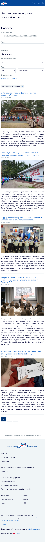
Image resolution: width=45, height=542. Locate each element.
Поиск (3, 42)
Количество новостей (8, 59)
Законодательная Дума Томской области (16, 15)
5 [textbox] (2, 62)
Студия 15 (19, 533)
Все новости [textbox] (23, 71)
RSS (4, 78)
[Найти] (43, 3)
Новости (4, 453)
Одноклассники (7, 499)
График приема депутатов (10, 478)
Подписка (13, 78)
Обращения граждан (8, 481)
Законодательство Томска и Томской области (17, 467)
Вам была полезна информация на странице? (20, 36)
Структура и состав (8, 457)
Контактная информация (10, 485)
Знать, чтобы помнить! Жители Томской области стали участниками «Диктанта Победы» (21, 352)
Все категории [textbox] (7, 54)
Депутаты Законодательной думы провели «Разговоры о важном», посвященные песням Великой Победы (20, 279)
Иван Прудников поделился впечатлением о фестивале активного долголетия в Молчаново (20, 154)
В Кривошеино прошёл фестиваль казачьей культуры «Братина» (19, 94)
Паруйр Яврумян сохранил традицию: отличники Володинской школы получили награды (21, 218)
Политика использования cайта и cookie (16, 489)
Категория (4, 50)
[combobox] (22, 54)
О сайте (3, 525)
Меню (33, 3)
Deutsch (25, 499)
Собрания (4, 471)
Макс (3, 503)
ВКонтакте (5, 495)
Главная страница (4, 3)
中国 (24, 503)
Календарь (5, 461)
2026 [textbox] (3, 71)
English (25, 495)
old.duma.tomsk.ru (34, 529)
